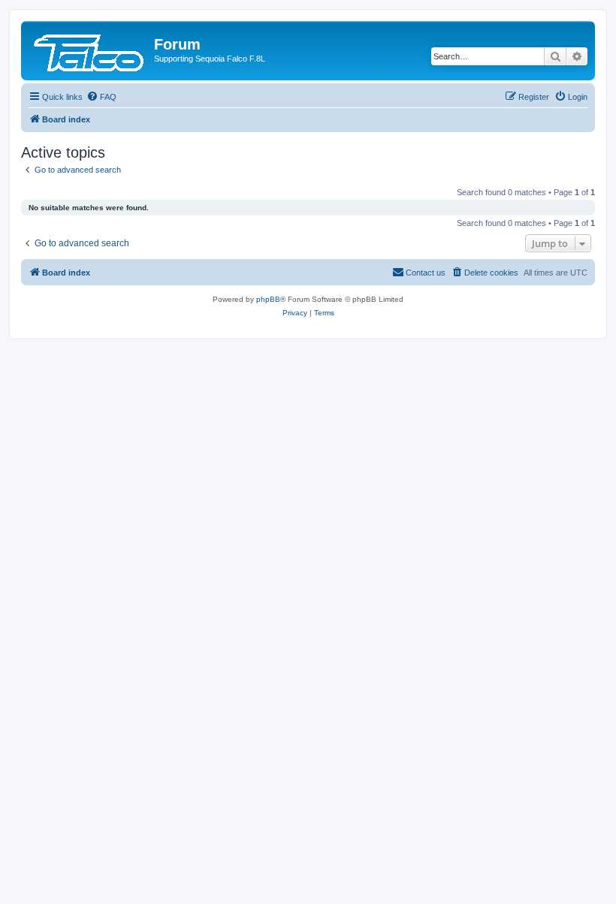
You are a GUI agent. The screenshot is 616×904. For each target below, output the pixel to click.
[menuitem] (101, 97)
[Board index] (89, 49)
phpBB (268, 299)
